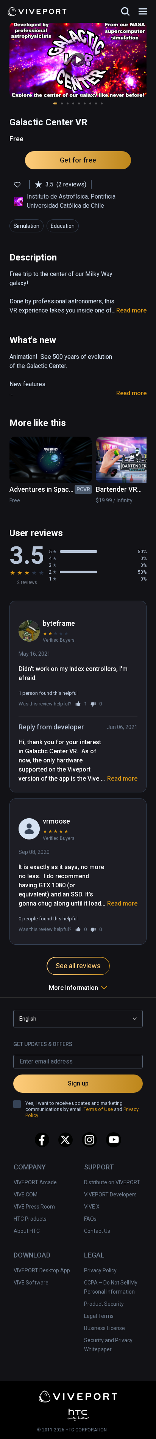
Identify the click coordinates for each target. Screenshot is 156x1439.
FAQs (90, 1219)
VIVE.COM (25, 1194)
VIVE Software (31, 1283)
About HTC (27, 1231)
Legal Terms (99, 1316)
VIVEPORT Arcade (35, 1182)
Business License (104, 1328)
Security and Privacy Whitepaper (108, 1344)
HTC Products (30, 1219)
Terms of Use (98, 1109)
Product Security (104, 1304)
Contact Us (97, 1231)
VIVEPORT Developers (110, 1194)
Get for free (78, 160)
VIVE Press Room (34, 1207)
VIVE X (92, 1207)
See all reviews (78, 966)
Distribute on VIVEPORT (112, 1182)
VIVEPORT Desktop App (42, 1270)
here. (118, 1420)
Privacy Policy (100, 1270)
